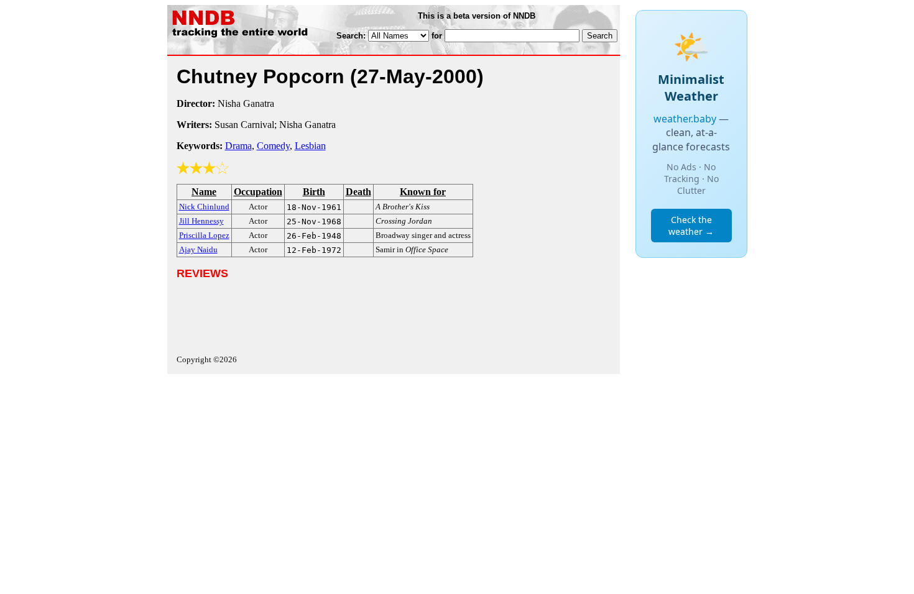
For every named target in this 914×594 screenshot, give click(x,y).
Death (358, 191)
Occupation (258, 191)
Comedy (273, 145)
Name (204, 191)
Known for (423, 191)
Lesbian (310, 145)
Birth (314, 191)
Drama (238, 145)
